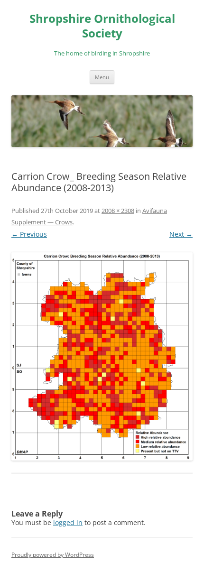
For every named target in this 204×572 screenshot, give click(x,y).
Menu (102, 77)
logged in (68, 522)
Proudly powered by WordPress (52, 555)
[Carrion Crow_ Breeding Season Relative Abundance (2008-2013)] (102, 356)
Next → (181, 234)
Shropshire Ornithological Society (102, 26)
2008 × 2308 (118, 210)
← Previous (29, 234)
